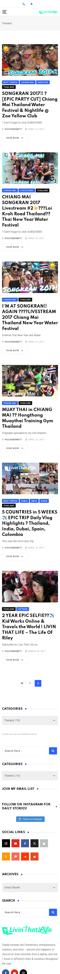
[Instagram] (6, 843)
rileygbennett (13, 129)
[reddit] (34, 856)
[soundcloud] (25, 856)
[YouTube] (16, 843)
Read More (12, 138)
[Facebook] (25, 843)
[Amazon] (6, 856)
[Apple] (44, 843)
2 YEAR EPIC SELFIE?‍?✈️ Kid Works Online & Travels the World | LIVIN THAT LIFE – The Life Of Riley (29, 626)
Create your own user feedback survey (19, 734)
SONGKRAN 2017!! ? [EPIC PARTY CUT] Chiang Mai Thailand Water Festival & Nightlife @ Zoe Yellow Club (30, 104)
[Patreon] (16, 856)
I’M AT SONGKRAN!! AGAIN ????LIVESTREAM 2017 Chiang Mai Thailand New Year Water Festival (30, 317)
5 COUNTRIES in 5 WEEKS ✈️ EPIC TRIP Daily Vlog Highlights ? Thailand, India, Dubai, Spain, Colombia (29, 523)
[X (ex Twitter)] (34, 843)
